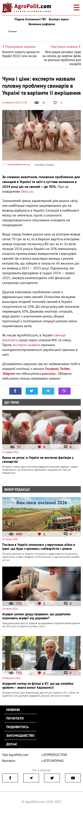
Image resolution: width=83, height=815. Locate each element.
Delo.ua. (27, 191)
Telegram (8, 373)
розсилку (49, 373)
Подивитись (17, 727)
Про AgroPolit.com (15, 755)
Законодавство (20, 735)
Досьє (11, 744)
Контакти (8, 761)
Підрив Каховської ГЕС (30, 19)
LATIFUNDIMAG (53, 761)
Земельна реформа (41, 24)
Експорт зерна (59, 19)
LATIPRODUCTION (54, 755)
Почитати (15, 718)
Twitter (64, 368)
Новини (13, 709)
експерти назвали (26, 345)
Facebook (51, 368)
